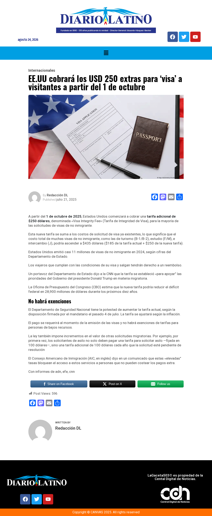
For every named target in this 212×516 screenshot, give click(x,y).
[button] (106, 53)
